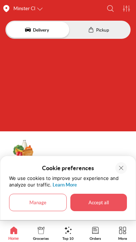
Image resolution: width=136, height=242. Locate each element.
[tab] (13, 233)
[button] (110, 8)
